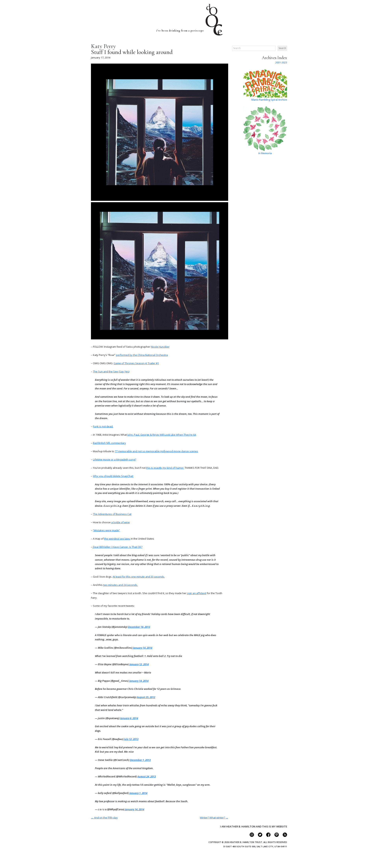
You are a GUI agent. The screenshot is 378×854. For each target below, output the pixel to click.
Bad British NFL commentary (109, 443)
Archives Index (274, 58)
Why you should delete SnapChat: (113, 476)
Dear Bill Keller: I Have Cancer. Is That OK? (117, 547)
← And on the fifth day (104, 817)
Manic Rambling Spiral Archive (269, 99)
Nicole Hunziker (160, 346)
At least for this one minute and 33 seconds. (139, 576)
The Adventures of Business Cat (112, 514)
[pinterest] (275, 836)
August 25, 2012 (146, 697)
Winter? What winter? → (214, 817)
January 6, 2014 (129, 718)
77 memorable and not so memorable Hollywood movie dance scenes (156, 451)
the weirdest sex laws (117, 538)
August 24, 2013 (146, 776)
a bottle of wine (120, 522)
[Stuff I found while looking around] (159, 200)
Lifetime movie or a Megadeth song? (114, 459)
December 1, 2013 (140, 760)
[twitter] (258, 836)
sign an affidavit (196, 593)
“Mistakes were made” (106, 530)
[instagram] (250, 836)
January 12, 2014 (139, 664)
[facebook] (267, 836)
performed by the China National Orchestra (142, 355)
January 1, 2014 (138, 793)
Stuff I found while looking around (132, 52)
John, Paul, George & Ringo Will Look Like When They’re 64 (161, 434)
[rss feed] (283, 836)
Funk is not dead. (103, 426)
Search (282, 48)
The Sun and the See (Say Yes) (111, 371)
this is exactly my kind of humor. (165, 468)
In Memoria (265, 153)
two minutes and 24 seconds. (120, 585)
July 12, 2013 (131, 739)
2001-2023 (281, 62)
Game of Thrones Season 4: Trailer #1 (136, 363)
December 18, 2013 (139, 627)
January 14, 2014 (142, 647)
